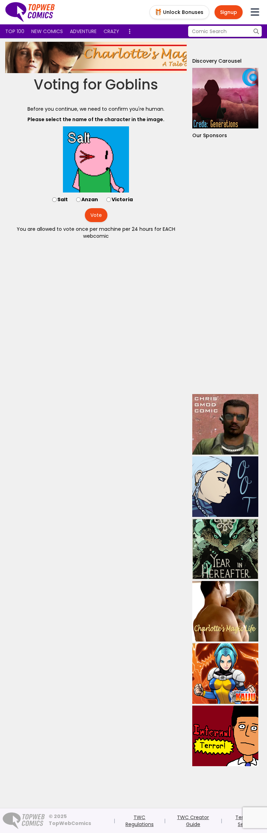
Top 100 (14, 31)
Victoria (122, 199)
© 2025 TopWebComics (70, 820)
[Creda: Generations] (225, 98)
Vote (96, 215)
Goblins (131, 84)
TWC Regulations (140, 821)
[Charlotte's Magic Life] (131, 57)
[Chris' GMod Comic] (225, 424)
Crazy (111, 31)
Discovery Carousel (217, 60)
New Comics (47, 31)
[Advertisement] (225, 266)
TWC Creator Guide (193, 821)
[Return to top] (30, 12)
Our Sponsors (209, 135)
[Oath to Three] (225, 486)
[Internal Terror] (225, 736)
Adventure (83, 31)
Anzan (89, 199)
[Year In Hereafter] (225, 549)
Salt (62, 199)
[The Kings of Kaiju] (225, 673)
